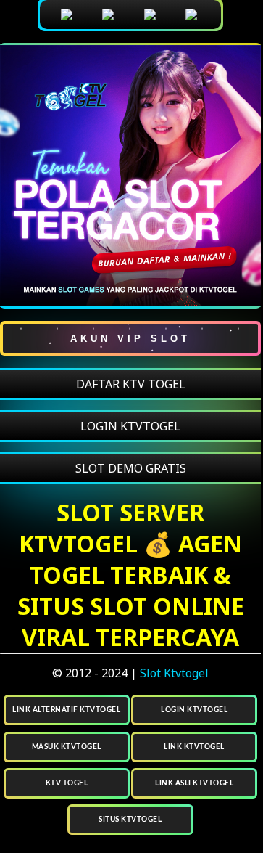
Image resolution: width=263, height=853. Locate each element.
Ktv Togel (67, 783)
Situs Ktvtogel (130, 819)
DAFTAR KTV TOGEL (130, 384)
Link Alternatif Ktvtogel (66, 710)
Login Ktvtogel (194, 710)
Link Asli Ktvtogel (194, 783)
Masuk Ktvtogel (66, 747)
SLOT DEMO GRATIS (130, 468)
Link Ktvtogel (194, 747)
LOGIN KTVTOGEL (130, 426)
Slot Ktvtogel (174, 673)
